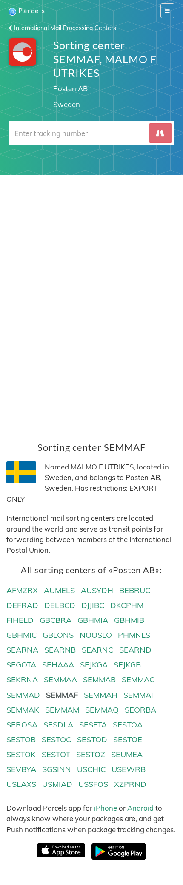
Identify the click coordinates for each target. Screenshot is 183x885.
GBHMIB (129, 620)
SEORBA (140, 710)
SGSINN (56, 769)
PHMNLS (134, 635)
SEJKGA (94, 665)
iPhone (105, 807)
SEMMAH (100, 695)
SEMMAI (138, 695)
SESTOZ (90, 754)
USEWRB (129, 769)
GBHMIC (21, 635)
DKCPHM (126, 605)
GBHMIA (92, 620)
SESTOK (21, 754)
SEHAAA (58, 665)
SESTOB (21, 739)
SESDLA (58, 724)
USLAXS (21, 784)
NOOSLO (96, 635)
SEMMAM (62, 710)
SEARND (135, 650)
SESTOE (127, 739)
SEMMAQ (102, 710)
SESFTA (93, 724)
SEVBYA (21, 769)
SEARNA (22, 650)
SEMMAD (23, 695)
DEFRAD (22, 605)
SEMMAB (99, 679)
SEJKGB (127, 665)
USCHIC (91, 769)
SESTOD (92, 739)
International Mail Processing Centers (64, 28)
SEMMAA (60, 679)
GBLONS (58, 635)
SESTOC (56, 739)
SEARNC (97, 650)
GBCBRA (55, 620)
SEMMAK (22, 710)
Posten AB (70, 88)
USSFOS (93, 784)
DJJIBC (92, 605)
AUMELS (59, 590)
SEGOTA (21, 665)
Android (140, 807)
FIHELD (20, 620)
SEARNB (60, 650)
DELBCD (59, 605)
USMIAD (57, 784)
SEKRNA (22, 679)
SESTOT (56, 754)
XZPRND (130, 784)
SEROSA (21, 724)
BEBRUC (134, 590)
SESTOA (128, 724)
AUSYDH (97, 590)
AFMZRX (22, 590)
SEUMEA (127, 754)
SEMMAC (138, 679)
